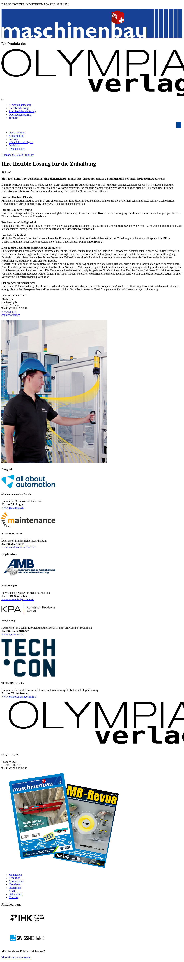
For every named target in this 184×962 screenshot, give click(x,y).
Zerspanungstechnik (20, 104)
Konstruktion (16, 135)
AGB (12, 890)
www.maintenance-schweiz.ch (18, 547)
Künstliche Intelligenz (21, 142)
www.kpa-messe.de (12, 634)
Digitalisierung (17, 132)
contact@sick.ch (10, 314)
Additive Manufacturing (22, 111)
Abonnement (16, 881)
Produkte (14, 145)
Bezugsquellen (17, 148)
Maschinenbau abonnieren (16, 957)
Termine (13, 117)
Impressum (15, 887)
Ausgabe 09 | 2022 (12, 154)
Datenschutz (16, 894)
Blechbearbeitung (19, 108)
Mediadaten (15, 874)
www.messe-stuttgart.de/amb (17, 599)
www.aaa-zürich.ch (12, 507)
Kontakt (13, 897)
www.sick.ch (8, 311)
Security (13, 139)
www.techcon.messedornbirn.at (19, 696)
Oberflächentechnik (20, 114)
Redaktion (14, 877)
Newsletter (15, 884)
